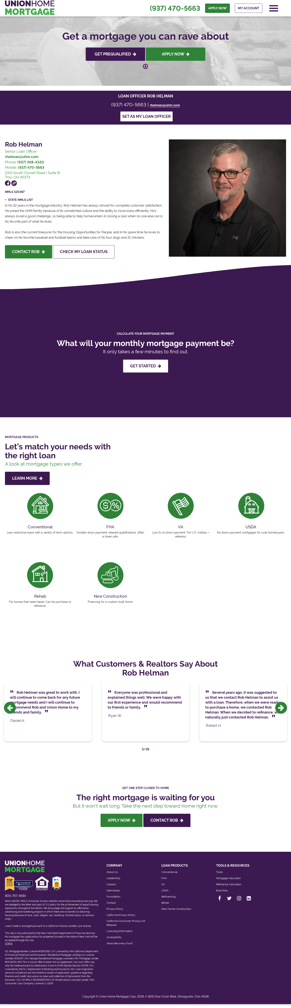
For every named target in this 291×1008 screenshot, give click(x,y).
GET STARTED (144, 366)
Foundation (113, 896)
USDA (164, 890)
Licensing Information (120, 931)
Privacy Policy (115, 908)
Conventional (169, 872)
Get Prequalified (114, 54)
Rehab (165, 902)
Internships (113, 890)
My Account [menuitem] (248, 8)
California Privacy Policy (121, 915)
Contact (111, 902)
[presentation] (10, 708)
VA (163, 884)
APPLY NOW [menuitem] (217, 8)
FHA (164, 878)
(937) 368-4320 (30, 162)
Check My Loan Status (83, 251)
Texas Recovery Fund (119, 943)
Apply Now (174, 54)
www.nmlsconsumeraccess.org (75, 901)
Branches (222, 890)
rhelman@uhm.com (165, 105)
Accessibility (114, 937)
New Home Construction (176, 908)
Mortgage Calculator (228, 878)
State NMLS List (20, 200)
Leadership (113, 878)
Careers (111, 884)
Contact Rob (27, 251)
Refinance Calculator (228, 884)
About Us (112, 872)
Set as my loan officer (146, 116)
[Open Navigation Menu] (273, 8)
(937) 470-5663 (175, 8)
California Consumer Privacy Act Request (126, 922)
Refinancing (168, 896)
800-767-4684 (15, 896)
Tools (219, 872)
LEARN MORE (25, 478)
